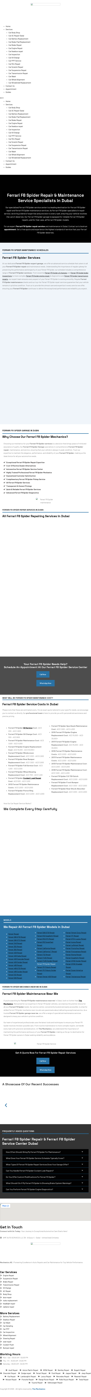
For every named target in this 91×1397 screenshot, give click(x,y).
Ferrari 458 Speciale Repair (18, 959)
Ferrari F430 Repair (44, 958)
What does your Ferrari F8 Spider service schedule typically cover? (35, 1158)
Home (8, 26)
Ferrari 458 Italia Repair (17, 956)
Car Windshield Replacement (20, 83)
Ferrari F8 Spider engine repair (38, 276)
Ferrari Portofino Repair (75, 948)
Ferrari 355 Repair (15, 946)
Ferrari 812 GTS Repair (45, 939)
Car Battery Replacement (18, 39)
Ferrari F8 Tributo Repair (46, 967)
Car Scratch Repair (16, 67)
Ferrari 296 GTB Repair (17, 937)
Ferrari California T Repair (47, 951)
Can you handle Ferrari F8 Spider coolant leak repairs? (30, 1170)
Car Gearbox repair (16, 51)
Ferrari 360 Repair (15, 949)
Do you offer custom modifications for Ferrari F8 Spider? (30, 1177)
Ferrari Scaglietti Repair (75, 958)
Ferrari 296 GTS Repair (17, 940)
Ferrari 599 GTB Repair (46, 932)
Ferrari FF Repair (72, 936)
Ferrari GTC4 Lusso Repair (76, 939)
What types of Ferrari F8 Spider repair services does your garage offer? (37, 1164)
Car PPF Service (15, 61)
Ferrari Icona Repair (73, 942)
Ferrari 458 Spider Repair (18, 962)
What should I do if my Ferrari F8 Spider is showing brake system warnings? (38, 1183)
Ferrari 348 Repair (15, 943)
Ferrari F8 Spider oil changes (56, 273)
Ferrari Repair (13, 934)
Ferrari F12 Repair (44, 954)
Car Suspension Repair (17, 70)
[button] (45, 98)
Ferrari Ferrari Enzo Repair (76, 932)
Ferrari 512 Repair (15, 974)
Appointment (11, 89)
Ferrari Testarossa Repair (76, 976)
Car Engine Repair (16, 48)
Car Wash (12, 76)
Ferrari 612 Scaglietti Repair (48, 936)
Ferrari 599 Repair (15, 978)
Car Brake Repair (15, 45)
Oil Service (27, 728)
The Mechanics (38, 1389)
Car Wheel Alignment (17, 79)
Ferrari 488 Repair (15, 965)
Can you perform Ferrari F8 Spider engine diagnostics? (29, 1189)
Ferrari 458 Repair (15, 952)
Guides (8, 92)
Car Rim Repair (14, 64)
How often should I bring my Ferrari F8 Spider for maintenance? (33, 1152)
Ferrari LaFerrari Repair (75, 945)
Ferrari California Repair (46, 948)
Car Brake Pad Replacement (19, 42)
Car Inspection (14, 54)
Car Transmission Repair (18, 73)
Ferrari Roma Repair (74, 954)
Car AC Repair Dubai (16, 35)
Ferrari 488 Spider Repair (18, 971)
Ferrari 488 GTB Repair (17, 968)
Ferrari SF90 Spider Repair (76, 961)
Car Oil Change (14, 57)
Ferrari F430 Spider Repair (47, 961)
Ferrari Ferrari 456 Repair (47, 976)
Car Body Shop (14, 32)
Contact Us (10, 86)
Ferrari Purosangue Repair (76, 951)
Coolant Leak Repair (32, 778)
